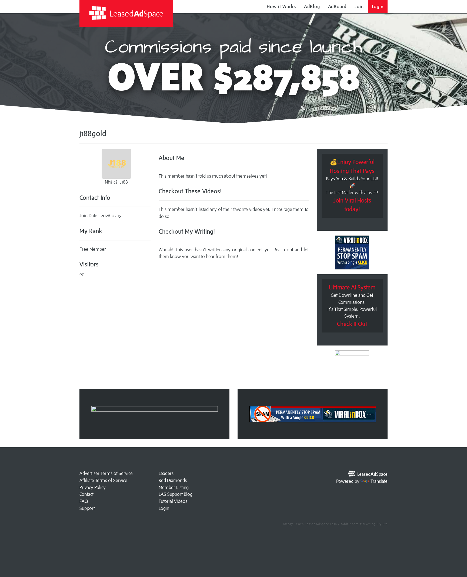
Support (87, 508)
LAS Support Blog (175, 494)
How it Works (281, 6)
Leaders (166, 473)
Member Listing (174, 487)
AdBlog (312, 6)
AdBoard (337, 6)
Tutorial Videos (173, 501)
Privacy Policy (92, 487)
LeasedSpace (136, 13)
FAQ (83, 501)
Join (359, 6)
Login (378, 6)
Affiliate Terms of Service (103, 480)
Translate (379, 481)
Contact (86, 494)
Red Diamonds (173, 480)
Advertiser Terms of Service (106, 473)
